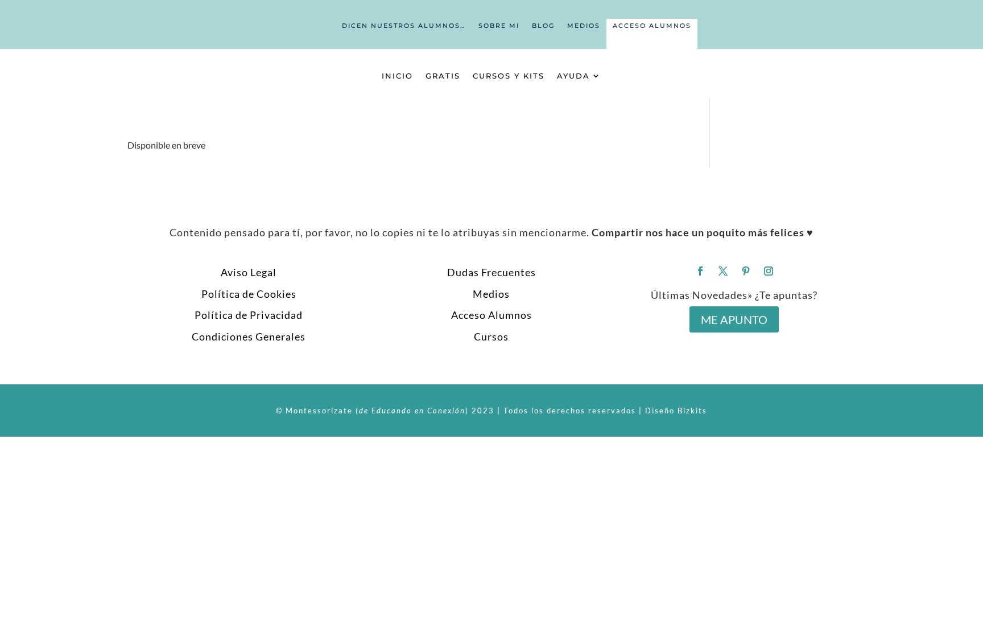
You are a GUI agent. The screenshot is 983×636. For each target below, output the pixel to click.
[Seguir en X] (723, 271)
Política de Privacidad (249, 315)
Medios (583, 26)
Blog (543, 26)
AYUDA (573, 75)
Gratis (443, 75)
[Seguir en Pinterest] (746, 271)
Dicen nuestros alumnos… (404, 26)
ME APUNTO (734, 319)
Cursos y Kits (508, 75)
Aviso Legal (248, 272)
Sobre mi (498, 26)
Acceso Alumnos (652, 26)
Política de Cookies (248, 294)
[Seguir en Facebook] (700, 271)
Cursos (491, 336)
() (412, 410)
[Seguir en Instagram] (768, 271)
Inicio (397, 75)
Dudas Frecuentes (491, 272)
